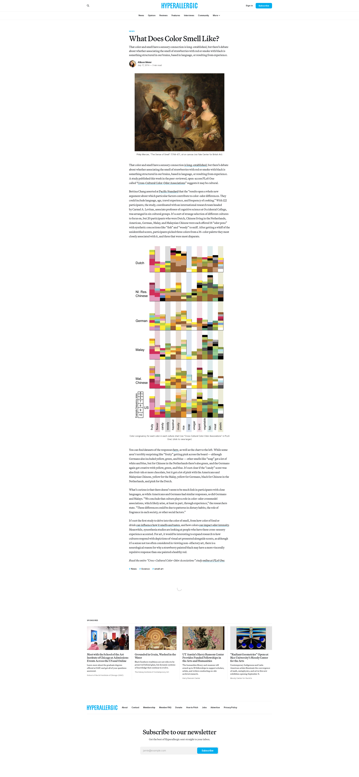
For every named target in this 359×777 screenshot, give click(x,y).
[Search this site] (88, 5)
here (175, 449)
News (132, 31)
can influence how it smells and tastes (158, 525)
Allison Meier (145, 62)
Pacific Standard (168, 191)
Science (145, 568)
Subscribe (264, 5)
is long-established (195, 165)
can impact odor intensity (214, 525)
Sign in (249, 5)
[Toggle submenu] (219, 15)
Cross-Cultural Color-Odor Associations (161, 183)
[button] (215, 15)
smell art (158, 568)
